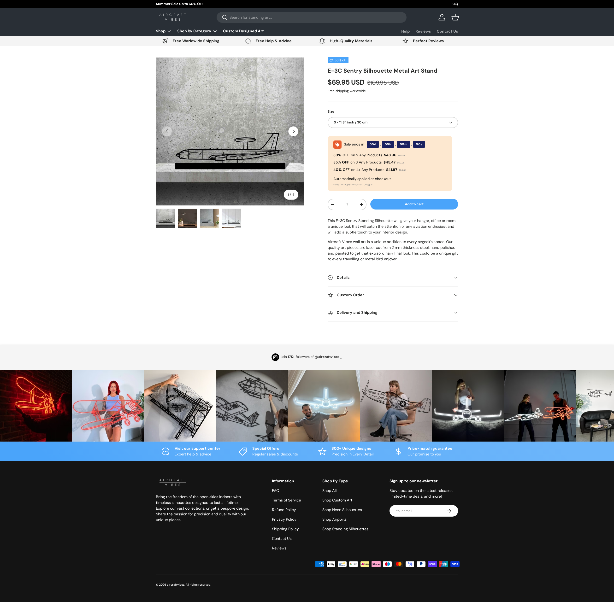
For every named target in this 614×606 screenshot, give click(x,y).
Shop (160, 31)
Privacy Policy (284, 519)
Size (331, 111)
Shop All (329, 490)
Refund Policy (284, 509)
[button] (455, 17)
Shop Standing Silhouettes (345, 528)
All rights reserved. (198, 585)
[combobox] (312, 17)
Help (405, 31)
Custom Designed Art (243, 31)
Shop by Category (194, 31)
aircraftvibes (175, 585)
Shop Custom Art (337, 500)
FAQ (455, 4)
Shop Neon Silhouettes (342, 509)
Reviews (423, 31)
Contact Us (447, 31)
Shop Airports (334, 519)
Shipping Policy (285, 528)
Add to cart (414, 204)
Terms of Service (286, 500)
